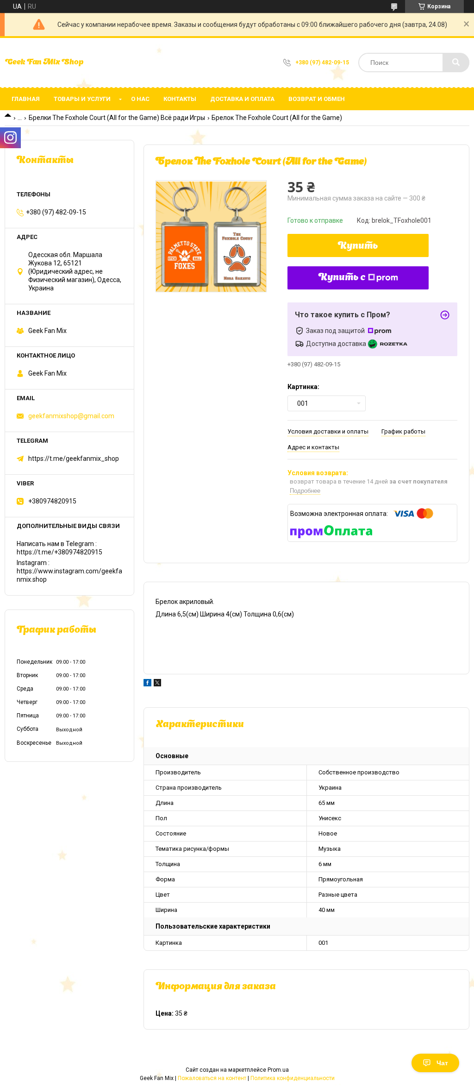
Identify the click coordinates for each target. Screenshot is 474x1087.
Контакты (179, 98)
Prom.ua (278, 1070)
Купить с (342, 278)
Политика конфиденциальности (292, 1078)
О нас (140, 98)
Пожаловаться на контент (212, 1078)
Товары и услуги (82, 98)
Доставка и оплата (242, 98)
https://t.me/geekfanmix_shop (73, 458)
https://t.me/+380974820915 (59, 552)
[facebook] (147, 684)
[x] (157, 684)
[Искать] (456, 62)
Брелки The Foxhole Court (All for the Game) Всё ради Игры (117, 117)
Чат (442, 1063)
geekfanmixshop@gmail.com (71, 416)
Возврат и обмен (316, 98)
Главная (26, 98)
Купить (358, 246)
